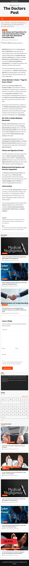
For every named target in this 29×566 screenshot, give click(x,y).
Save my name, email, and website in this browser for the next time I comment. (12, 362)
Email (17, 348)
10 (3, 408)
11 (6, 408)
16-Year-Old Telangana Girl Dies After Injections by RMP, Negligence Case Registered (14, 257)
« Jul (2, 420)
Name (4, 348)
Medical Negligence (15, 467)
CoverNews (21, 562)
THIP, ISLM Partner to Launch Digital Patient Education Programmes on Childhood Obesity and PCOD (14, 310)
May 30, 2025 (13, 39)
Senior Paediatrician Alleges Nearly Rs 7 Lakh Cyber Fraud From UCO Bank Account (14, 283)
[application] (14, 382)
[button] (27, 19)
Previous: (13, 220)
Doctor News (11, 442)
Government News (6, 548)
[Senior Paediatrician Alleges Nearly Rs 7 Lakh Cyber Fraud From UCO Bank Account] (14, 272)
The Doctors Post (14, 11)
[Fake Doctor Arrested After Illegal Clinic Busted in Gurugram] (14, 435)
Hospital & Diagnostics (7, 467)
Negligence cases (6, 468)
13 (14, 408)
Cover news (5, 30)
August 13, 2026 (13, 260)
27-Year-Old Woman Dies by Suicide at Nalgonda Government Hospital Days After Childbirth (13, 552)
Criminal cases (5, 442)
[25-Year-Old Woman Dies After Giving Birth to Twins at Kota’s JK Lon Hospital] (14, 462)
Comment (5, 329)
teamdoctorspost (6, 39)
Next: (14, 227)
